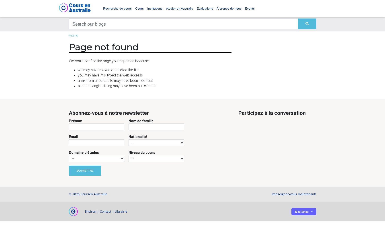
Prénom (75, 121)
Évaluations (205, 8)
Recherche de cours (117, 8)
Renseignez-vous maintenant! (294, 194)
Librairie (121, 211)
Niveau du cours (142, 152)
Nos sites (302, 212)
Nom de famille (141, 121)
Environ (90, 211)
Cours (139, 8)
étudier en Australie (179, 8)
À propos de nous (229, 8)
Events (250, 8)
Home (73, 35)
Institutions (154, 8)
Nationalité (138, 136)
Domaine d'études (84, 152)
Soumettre (84, 171)
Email (73, 136)
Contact (105, 211)
